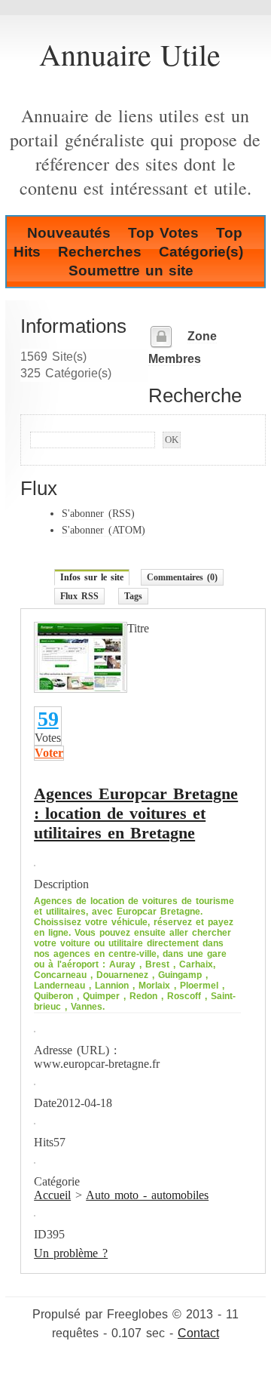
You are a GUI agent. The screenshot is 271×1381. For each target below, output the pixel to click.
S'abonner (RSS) (98, 513)
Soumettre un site (131, 270)
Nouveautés (69, 233)
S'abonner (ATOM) (103, 530)
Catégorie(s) (201, 252)
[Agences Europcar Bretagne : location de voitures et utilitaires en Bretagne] (80, 688)
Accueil (52, 1195)
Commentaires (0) (182, 577)
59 (48, 718)
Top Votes (163, 233)
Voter (49, 752)
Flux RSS (79, 596)
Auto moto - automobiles (147, 1195)
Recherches (100, 252)
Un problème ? (71, 1253)
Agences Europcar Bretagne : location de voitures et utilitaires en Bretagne (136, 813)
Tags (133, 596)
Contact (198, 1333)
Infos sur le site (91, 577)
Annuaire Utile (130, 54)
